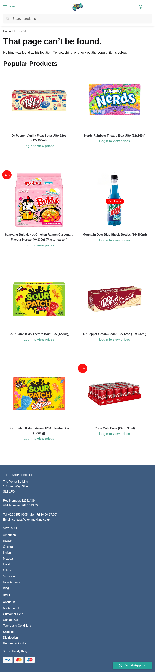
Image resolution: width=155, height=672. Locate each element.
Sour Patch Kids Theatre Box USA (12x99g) (39, 334)
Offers (7, 570)
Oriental (8, 546)
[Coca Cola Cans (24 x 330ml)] (115, 393)
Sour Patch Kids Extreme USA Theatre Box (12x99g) (39, 430)
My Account (11, 608)
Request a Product (15, 643)
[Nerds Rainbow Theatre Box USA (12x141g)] (115, 101)
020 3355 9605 (18, 514)
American (9, 535)
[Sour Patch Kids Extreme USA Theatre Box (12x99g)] (39, 393)
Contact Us (10, 619)
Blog (6, 588)
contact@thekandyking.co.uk (31, 519)
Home (7, 31)
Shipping (8, 631)
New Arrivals (11, 582)
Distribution (10, 637)
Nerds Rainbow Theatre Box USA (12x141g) (114, 135)
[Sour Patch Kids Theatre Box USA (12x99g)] (39, 299)
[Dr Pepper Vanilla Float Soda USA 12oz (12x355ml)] (39, 101)
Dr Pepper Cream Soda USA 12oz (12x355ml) (114, 334)
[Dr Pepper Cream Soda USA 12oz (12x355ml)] (115, 299)
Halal (6, 564)
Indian (7, 552)
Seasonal (9, 576)
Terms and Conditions (17, 625)
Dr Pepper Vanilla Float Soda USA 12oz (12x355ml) (39, 138)
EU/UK (7, 540)
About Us (9, 602)
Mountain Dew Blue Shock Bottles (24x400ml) (115, 234)
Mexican (8, 558)
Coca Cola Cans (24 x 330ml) (115, 428)
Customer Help (13, 614)
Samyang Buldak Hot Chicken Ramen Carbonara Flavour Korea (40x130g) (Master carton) (39, 237)
